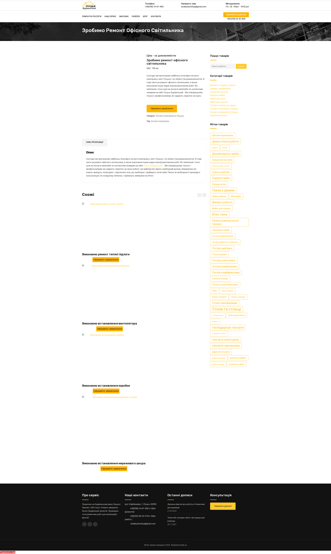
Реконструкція (227, 291)
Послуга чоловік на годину (223, 105)
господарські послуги (228, 327)
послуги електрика (160, 121)
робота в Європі (238, 358)
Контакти (156, 16)
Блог (145, 16)
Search (241, 66)
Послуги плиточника (223, 260)
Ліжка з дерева (223, 190)
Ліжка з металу (219, 196)
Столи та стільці (226, 309)
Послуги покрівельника (224, 266)
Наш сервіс (110, 16)
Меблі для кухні (217, 98)
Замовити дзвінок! (236, 15)
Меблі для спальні (219, 102)
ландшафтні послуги (219, 333)
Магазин (124, 16)
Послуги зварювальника (223, 236)
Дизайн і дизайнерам (220, 88)
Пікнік (214, 291)
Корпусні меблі (217, 95)
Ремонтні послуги (91, 16)
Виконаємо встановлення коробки (106, 385)
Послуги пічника (220, 278)
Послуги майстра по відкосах (225, 242)
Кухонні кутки (219, 184)
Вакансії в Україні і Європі (222, 85)
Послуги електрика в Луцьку (170, 116)
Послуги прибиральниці (226, 272)
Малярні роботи (222, 202)
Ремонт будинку (219, 297)
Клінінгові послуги (219, 92)
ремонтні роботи (218, 358)
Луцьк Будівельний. (153, 165)
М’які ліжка (219, 214)
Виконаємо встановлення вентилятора (109, 323)
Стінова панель (217, 315)
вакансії (215, 321)
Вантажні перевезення (222, 135)
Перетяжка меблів (221, 230)
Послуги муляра (219, 254)
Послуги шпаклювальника (225, 284)
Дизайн (225, 148)
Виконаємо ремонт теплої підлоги (106, 254)
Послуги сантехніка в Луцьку (224, 112)
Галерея (136, 16)
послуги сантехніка (226, 345)
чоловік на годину (236, 364)
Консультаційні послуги (220, 166)
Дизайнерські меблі (225, 153)
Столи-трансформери (224, 303)
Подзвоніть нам (7, 552)
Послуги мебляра (222, 248)
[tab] (94, 142)
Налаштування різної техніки (225, 222)
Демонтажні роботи (225, 141)
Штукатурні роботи (236, 315)
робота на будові (218, 364)
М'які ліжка (236, 196)
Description (94, 142)
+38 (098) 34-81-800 (236, 19)
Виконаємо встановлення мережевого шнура (113, 463)
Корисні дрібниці (221, 172)
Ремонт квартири (238, 297)
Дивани (215, 148)
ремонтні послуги (221, 352)
